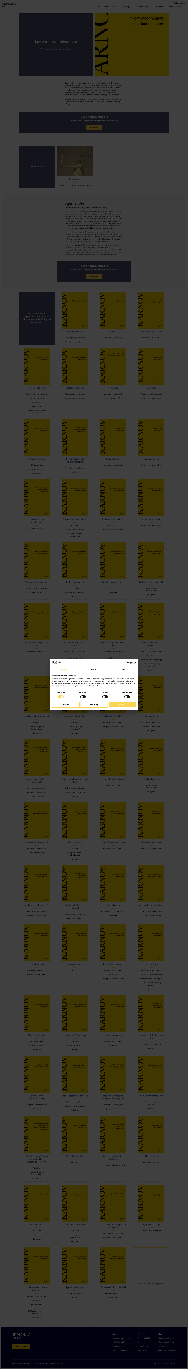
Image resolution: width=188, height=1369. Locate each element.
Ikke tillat (66, 705)
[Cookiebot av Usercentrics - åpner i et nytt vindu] (127, 662)
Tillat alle (122, 705)
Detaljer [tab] (94, 669)
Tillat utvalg (94, 705)
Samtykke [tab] (64, 669)
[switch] (83, 696)
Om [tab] (123, 669)
